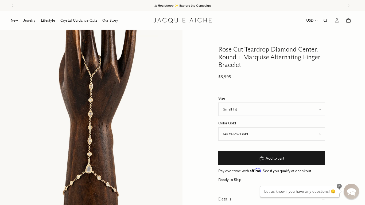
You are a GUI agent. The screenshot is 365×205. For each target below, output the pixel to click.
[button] (351, 191)
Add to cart (275, 158)
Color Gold (227, 123)
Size (221, 98)
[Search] (325, 20)
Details (224, 199)
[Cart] (348, 20)
